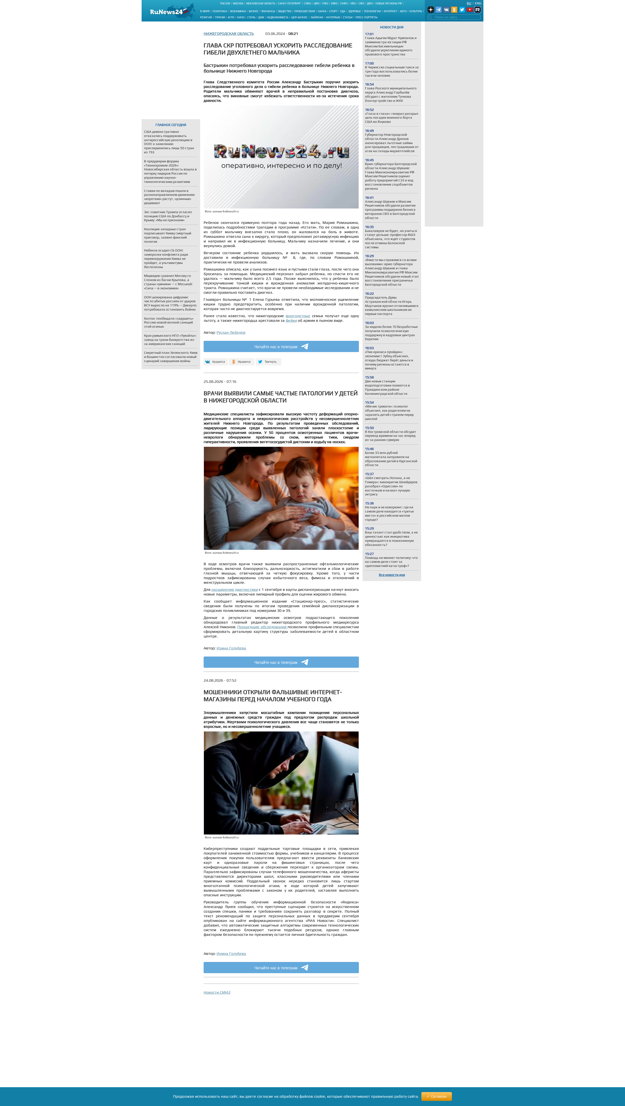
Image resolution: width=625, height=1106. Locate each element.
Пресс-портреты (366, 17)
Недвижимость (277, 17)
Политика (220, 11)
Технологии (372, 11)
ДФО (370, 3)
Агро (231, 17)
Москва (238, 3)
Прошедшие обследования (262, 627)
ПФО (325, 3)
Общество (284, 11)
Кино (240, 17)
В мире (205, 11)
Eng (478, 3)
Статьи (348, 17)
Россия (225, 3)
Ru (469, 3)
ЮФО (334, 3)
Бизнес (254, 11)
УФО (353, 3)
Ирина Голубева (231, 648)
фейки (291, 320)
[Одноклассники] (242, 360)
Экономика (238, 11)
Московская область (260, 3)
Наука (322, 11)
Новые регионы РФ (388, 3)
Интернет (390, 11)
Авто (403, 11)
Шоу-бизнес (299, 17)
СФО (361, 3)
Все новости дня (392, 575)
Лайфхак (317, 17)
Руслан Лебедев (231, 332)
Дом (261, 17)
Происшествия (304, 11)
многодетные (298, 315)
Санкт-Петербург (289, 3)
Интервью (333, 17)
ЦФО (316, 3)
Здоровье (354, 11)
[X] (268, 360)
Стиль (251, 17)
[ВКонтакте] (215, 360)
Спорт (333, 11)
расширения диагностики (234, 589)
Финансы (268, 11)
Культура (415, 11)
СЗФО (307, 3)
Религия (206, 17)
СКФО (343, 3)
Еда (342, 11)
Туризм (220, 17)
